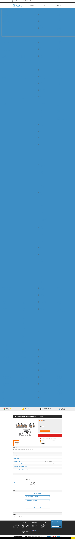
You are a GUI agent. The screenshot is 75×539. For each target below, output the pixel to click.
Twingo (42, 221)
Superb (42, 244)
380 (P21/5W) (59, 18)
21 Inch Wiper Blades (42, 88)
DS (39, 137)
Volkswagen (22, 98)
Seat (39, 227)
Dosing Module (59, 356)
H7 (39, 11)
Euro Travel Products (60, 300)
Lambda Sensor (59, 360)
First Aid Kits (59, 308)
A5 (41, 105)
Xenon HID (3, 65)
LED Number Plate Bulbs (6, 44)
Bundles (40, 293)
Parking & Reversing (5, 303)
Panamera (42, 207)
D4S (21, 72)
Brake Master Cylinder (60, 351)
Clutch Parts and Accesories (6, 377)
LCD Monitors (59, 303)
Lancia (40, 161)
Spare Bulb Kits (59, 301)
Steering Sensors (41, 386)
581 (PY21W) (40, 20)
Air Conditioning (23, 376)
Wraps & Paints (4, 292)
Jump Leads (41, 308)
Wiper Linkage (23, 393)
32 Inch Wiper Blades (42, 95)
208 (41, 198)
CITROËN (40, 124)
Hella (21, 82)
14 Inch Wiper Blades (42, 82)
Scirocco (42, 274)
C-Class (42, 174)
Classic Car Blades (60, 84)
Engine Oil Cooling (23, 380)
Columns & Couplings (42, 381)
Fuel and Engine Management (7, 355)
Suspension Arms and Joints (61, 387)
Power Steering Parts (42, 383)
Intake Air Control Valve (42, 362)
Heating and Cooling (5, 357)
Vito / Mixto (42, 187)
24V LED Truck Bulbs (5, 51)
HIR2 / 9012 (22, 38)
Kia (22, 319)
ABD (21, 81)
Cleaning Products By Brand (6, 287)
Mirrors (3, 364)
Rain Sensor (22, 392)
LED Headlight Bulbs (5, 37)
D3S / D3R (22, 47)
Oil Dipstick (40, 364)
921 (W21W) (59, 28)
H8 (39, 12)
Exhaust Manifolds (60, 357)
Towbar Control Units (5, 391)
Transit (42, 152)
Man (23, 322)
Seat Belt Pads (59, 312)
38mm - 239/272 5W (5, 32)
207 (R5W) (58, 14)
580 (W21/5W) (59, 20)
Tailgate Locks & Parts (60, 380)
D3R (21, 69)
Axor (41, 172)
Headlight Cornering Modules (61, 70)
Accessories (41, 294)
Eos (41, 267)
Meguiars (58, 285)
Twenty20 (22, 79)
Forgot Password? (59, 2)
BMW (58, 98)
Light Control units (60, 392)
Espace (42, 212)
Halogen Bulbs (4, 8)
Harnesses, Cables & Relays (61, 66)
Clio (41, 211)
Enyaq (42, 237)
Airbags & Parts (59, 376)
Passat (42, 272)
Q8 (41, 112)
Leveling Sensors (59, 384)
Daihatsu (23, 309)
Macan (42, 206)
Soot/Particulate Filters (60, 363)
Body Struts (41, 349)
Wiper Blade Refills (60, 85)
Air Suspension (59, 381)
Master (42, 215)
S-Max (42, 151)
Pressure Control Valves (61, 374)
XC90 (41, 260)
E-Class (42, 177)
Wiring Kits (58, 117)
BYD (23, 302)
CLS (41, 176)
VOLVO (40, 254)
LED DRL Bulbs (4, 40)
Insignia (42, 251)
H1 (39, 9)
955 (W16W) (22, 26)
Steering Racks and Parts (43, 385)
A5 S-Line (42, 106)
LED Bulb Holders (4, 49)
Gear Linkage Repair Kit (5, 382)
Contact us (14, 523)
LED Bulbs (3, 36)
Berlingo (42, 125)
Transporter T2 (43, 278)
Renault (23, 331)
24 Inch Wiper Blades (42, 91)
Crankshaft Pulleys (42, 359)
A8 (41, 109)
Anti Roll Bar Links (59, 382)
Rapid (42, 242)
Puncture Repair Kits (60, 289)
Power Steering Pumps (42, 384)
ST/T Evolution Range (60, 114)
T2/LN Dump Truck (43, 184)
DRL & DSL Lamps (59, 107)
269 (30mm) (23, 57)
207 (41, 197)
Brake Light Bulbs (5, 15)
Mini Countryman (43, 190)
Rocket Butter (59, 286)
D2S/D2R (40, 75)
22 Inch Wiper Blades (42, 89)
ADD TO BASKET (45, 430)
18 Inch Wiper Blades (42, 86)
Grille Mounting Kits (60, 112)
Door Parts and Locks (60, 377)
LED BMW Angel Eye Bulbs (24, 62)
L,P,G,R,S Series (43, 225)
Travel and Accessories (6, 405)
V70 (41, 259)
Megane (42, 216)
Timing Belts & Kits (23, 350)
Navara (42, 193)
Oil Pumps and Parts (42, 366)
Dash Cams (4, 301)
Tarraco (42, 233)
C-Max (42, 145)
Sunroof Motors (59, 379)
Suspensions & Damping (6, 360)
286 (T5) (3, 62)
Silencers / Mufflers (60, 362)
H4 (39, 67)
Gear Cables (4, 381)
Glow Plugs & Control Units (43, 377)
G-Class (42, 178)
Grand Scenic (43, 213)
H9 (39, 70)
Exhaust (3, 353)
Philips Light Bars (4, 103)
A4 (41, 104)
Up (41, 281)
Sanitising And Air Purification (6, 291)
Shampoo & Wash (42, 285)
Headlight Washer (23, 391)
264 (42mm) (23, 56)
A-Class (42, 170)
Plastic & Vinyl (41, 292)
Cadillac (23, 303)
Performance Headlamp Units (7, 98)
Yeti (41, 245)
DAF (39, 134)
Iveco (40, 154)
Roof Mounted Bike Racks (43, 301)
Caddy (42, 265)
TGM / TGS (42, 166)
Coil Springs (59, 383)
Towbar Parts (4, 361)
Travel (3, 297)
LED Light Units (4, 402)
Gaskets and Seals (42, 361)
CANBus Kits (59, 111)
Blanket (58, 307)
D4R (21, 71)
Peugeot (23, 328)
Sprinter (42, 183)
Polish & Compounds (42, 286)
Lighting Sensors (59, 393)
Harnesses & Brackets (5, 104)
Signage (3, 366)
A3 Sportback (43, 103)
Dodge (23, 310)
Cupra (23, 306)
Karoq (42, 239)
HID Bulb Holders (59, 67)
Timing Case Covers (24, 351)
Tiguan (42, 276)
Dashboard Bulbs (5, 20)
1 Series (42, 114)
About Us (33, 523)
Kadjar (42, 214)
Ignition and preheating (6, 358)
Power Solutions (4, 304)
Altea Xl (42, 228)
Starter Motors (23, 360)
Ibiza (41, 230)
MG (22, 325)
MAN (39, 164)
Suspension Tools (60, 388)
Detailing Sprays (41, 291)
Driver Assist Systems (24, 359)
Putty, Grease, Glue (42, 395)
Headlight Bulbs (4, 9)
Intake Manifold (41, 363)
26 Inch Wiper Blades (42, 93)
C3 (41, 127)
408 (41, 200)
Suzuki (23, 337)
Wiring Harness (23, 363)
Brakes (3, 351)
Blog (23, 523)
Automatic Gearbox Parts (6, 376)
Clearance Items (34, 525)
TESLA (40, 247)
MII (41, 232)
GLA (41, 180)
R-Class (42, 182)
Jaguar (23, 318)
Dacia (23, 307)
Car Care (3, 399)
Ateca (42, 229)
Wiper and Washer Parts (6, 362)
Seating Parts (59, 378)
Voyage (42, 282)
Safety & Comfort (5, 306)
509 (3, 63)
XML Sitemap (25, 536)
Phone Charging (59, 313)
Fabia (41, 238)
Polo (41, 273)
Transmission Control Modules (7, 386)
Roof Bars (3, 298)
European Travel (4, 302)
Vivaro (42, 252)
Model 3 (42, 248)
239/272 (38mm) (23, 55)
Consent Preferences (16, 527)
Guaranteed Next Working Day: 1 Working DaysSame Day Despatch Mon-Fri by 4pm (33, 508)
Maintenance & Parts (5, 348)
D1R (21, 66)
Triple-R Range (59, 115)
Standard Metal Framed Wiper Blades (63, 79)
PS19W (40, 50)
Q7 (41, 111)
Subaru (23, 336)
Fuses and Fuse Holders (42, 392)
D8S (21, 73)
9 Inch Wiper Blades (42, 78)
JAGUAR (40, 156)
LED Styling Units (23, 63)
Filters (3, 354)
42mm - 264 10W (5, 33)
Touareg (42, 277)
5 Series (42, 116)
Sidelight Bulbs (4, 11)
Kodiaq (42, 240)
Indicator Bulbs (4, 12)
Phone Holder (59, 314)
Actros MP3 (42, 171)
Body (3, 350)
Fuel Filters (58, 366)
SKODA (40, 236)
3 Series (42, 115)
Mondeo (42, 150)
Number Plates (4, 365)
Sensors (40, 367)
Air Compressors (60, 288)
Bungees (40, 313)
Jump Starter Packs (5, 346)
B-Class (42, 173)
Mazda (23, 323)
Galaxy (42, 148)
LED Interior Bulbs (5, 46)
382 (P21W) (40, 18)
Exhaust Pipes (59, 358)
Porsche (23, 330)
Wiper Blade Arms (60, 82)
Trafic (41, 217)
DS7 (41, 139)
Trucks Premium (43, 220)
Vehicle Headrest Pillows (61, 311)
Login (52, 2)
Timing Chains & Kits (24, 352)
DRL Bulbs (3, 13)
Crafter (42, 266)
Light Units (3, 97)
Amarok (42, 263)
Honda (23, 313)
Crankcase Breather (42, 358)
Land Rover (40, 163)
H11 (39, 13)
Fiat (39, 141)
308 (41, 199)
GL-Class (42, 179)
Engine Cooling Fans (24, 379)
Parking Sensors (59, 304)
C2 (41, 126)
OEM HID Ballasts (59, 71)
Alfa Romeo (24, 299)
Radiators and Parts (24, 381)
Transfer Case (4, 385)
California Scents (23, 285)
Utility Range (59, 116)
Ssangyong (24, 335)
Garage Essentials (5, 363)
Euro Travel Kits (59, 299)
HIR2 (21, 18)
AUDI (39, 98)
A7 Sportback (43, 108)
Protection (40, 394)
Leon (41, 231)
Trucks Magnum (43, 219)
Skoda (23, 334)
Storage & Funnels (42, 396)
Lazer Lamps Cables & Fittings (62, 119)
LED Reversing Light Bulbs (6, 45)
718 (41, 203)
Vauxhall (40, 250)
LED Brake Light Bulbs (5, 42)
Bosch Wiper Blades (24, 78)
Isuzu (23, 316)
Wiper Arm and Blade (60, 83)
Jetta (41, 270)
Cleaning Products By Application (7, 286)
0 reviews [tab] (46, 423)
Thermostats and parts (24, 382)
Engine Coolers (23, 378)
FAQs (13, 526)
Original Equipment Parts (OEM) (7, 68)
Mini (41, 189)
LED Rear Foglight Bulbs (5, 41)
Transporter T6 (43, 280)
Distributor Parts (41, 376)
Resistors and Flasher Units (6, 50)
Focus (42, 147)
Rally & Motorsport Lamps (61, 108)
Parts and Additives (60, 361)
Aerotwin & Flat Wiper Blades (61, 78)
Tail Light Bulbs (4, 16)
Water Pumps (41, 371)
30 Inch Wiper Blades (42, 94)
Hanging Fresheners (24, 286)
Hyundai (23, 314)
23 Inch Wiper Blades (42, 90)
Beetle (42, 264)
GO (60, 526)
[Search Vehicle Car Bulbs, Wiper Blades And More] (44, 5)
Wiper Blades (4, 77)
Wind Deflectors (4, 299)
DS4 (41, 138)
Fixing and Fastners (42, 391)
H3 (39, 10)
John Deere (41, 160)
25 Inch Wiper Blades (42, 92)
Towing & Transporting (5, 307)
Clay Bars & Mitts (41, 287)
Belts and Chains (5, 349)
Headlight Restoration (5, 290)
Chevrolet (23, 304)
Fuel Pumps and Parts (60, 371)
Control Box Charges (42, 357)
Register (55, 2)
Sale (3, 398)
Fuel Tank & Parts (59, 373)
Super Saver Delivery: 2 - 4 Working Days (32, 496)
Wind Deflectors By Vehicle (61, 298)
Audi (58, 102)
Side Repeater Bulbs (5, 18)
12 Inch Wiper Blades (42, 80)
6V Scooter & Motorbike (6, 23)
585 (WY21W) (41, 22)
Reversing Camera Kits (60, 305)
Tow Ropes (40, 314)
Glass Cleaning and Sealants (43, 290)
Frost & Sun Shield (60, 310)
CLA (41, 175)
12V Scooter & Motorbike (6, 22)
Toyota (23, 338)
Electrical (3, 352)
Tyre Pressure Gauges (60, 290)
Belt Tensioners (23, 349)
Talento (42, 142)
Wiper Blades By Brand (5, 78)
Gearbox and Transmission (6, 356)
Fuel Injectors (59, 370)
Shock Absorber (59, 385)
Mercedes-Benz (24, 324)
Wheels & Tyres (41, 289)
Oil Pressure (41, 365)
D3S (21, 70)
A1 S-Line (42, 100)
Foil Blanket (59, 309)
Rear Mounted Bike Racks (43, 300)
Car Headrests (4, 305)
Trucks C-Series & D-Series (45, 218)
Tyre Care (3, 288)
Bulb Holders (59, 391)
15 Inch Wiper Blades (42, 83)
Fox (41, 268)
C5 (41, 128)
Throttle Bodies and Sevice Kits (43, 369)
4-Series (42, 224)
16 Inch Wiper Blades (42, 84)
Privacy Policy (21, 536)
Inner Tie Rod (41, 382)
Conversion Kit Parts (5, 67)
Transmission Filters (60, 367)
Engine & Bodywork (42, 295)
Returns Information (16, 525)
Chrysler (23, 305)
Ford (39, 144)
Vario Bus (42, 186)
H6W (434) (59, 17)
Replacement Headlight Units (6, 99)
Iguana (22, 80)
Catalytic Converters (60, 355)
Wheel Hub (59, 389)
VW (39, 262)
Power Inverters (41, 309)
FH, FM (42, 256)
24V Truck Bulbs (4, 24)
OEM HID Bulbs (4, 66)
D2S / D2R (22, 46)
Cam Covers (41, 355)
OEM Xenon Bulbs (5, 403)
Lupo (41, 271)
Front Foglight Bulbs (5, 10)
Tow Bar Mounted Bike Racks (43, 302)
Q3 (41, 110)
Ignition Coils (41, 378)
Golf (41, 269)
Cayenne (42, 205)
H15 (21, 16)
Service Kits (4, 384)
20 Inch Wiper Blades (42, 87)
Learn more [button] (27, 537)
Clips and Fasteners (42, 350)
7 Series (42, 117)
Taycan (42, 208)
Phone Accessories (5, 308)
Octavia (42, 241)
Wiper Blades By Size (5, 79)
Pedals (40, 351)
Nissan (40, 192)
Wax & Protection (41, 288)
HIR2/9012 (40, 74)
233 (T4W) (58, 15)
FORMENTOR (42, 132)
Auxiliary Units (4, 101)
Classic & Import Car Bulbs (6, 21)
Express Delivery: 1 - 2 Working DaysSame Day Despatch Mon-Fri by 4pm (32, 502)
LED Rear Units (4, 100)
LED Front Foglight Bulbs (6, 38)
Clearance (4, 400)
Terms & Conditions (16, 536)
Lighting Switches (60, 394)
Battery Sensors (23, 357)
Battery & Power (4, 344)
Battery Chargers (41, 307)
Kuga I (42, 149)
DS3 (41, 129)
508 (41, 201)
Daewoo (23, 308)
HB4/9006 (40, 73)
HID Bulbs (58, 68)
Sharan (42, 275)
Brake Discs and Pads (60, 350)
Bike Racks (4, 300)
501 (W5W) (59, 16)
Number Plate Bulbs (5, 17)
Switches (22, 362)
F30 (41, 118)
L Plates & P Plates (5, 309)
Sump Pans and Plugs (42, 368)
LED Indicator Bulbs (5, 39)
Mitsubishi (23, 326)
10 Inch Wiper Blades (42, 79)
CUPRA (40, 131)
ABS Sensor (59, 349)
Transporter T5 (43, 279)
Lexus (23, 321)
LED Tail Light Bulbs (5, 43)
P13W (39, 49)
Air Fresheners (4, 285)
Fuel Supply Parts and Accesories (62, 372)
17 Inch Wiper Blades (42, 85)
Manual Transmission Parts (6, 383)
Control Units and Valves (24, 377)
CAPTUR (42, 210)
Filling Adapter (4, 380)
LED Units (3, 48)
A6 (41, 107)
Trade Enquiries (34, 524)
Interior (3, 359)
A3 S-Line (42, 102)
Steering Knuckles (60, 386)
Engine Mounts (41, 360)
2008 (41, 196)
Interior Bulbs (4, 19)
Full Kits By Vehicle (23, 298)
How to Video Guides (25, 525)
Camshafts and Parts (42, 356)
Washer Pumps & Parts (24, 394)
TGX (41, 167)
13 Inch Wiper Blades (42, 81)
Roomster (42, 243)
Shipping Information (16, 524)
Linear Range (59, 113)
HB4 (39, 14)
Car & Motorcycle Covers (6, 289)
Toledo (42, 234)
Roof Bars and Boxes (5, 404)
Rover (23, 332)
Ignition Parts (41, 379)
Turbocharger (41, 370)
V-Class (42, 185)
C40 (41, 255)
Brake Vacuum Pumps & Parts (62, 352)
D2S (21, 68)
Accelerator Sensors (24, 355)
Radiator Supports (42, 352)
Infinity (23, 315)
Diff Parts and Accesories (6, 378)
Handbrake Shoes (60, 353)
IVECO (23, 317)
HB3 (21, 17)
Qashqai (42, 194)
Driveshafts (4, 379)
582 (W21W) (40, 21)
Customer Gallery (25, 524)
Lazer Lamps (4, 102)
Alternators (22, 356)
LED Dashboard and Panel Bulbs (7, 47)
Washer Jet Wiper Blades (61, 81)
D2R (21, 67)
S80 (41, 257)
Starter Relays (23, 361)
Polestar (23, 329)
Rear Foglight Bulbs (5, 14)
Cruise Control (23, 358)
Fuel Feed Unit (59, 369)
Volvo (23, 340)
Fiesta (42, 146)
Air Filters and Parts (60, 365)
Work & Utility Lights (60, 109)
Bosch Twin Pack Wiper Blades (62, 80)
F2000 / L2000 (43, 165)
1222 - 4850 (42, 169)
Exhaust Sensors (59, 359)
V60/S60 (42, 258)
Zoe (41, 222)
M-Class (42, 181)
